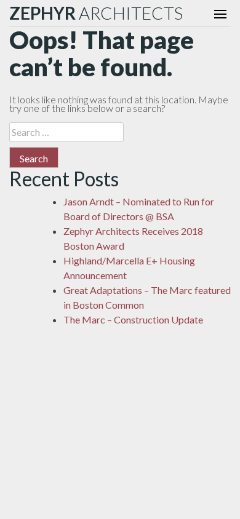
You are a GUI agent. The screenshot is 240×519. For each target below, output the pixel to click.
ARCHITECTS (96, 12)
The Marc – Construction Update (133, 319)
